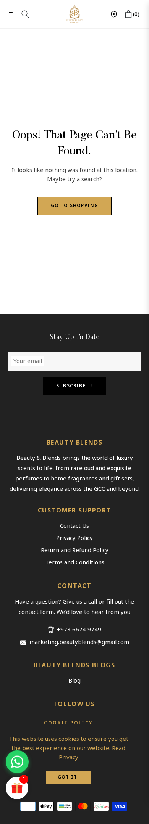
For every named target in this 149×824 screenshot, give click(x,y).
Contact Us (74, 526)
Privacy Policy (74, 538)
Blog (74, 681)
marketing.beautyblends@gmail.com (79, 642)
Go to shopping (75, 205)
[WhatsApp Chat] (17, 762)
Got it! (68, 777)
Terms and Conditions (74, 562)
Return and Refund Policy (75, 550)
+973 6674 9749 (79, 630)
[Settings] (113, 14)
